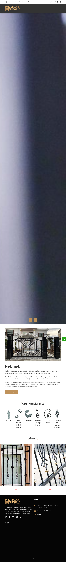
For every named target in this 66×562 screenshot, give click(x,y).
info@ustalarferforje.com (28, 2)
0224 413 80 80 (11, 2)
